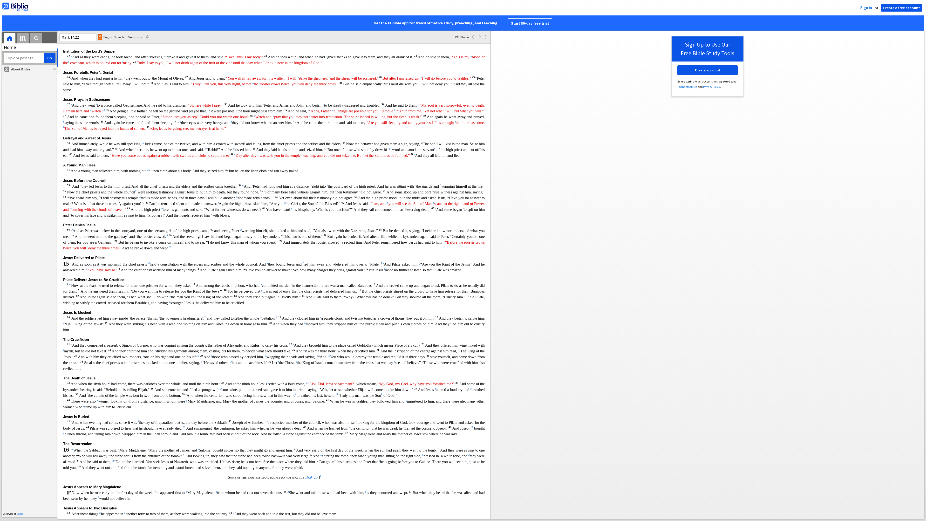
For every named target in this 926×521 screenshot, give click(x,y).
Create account (707, 70)
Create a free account (901, 7)
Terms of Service (687, 87)
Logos (20, 513)
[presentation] (9, 39)
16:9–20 (311, 477)
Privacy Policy (711, 87)
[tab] (9, 39)
